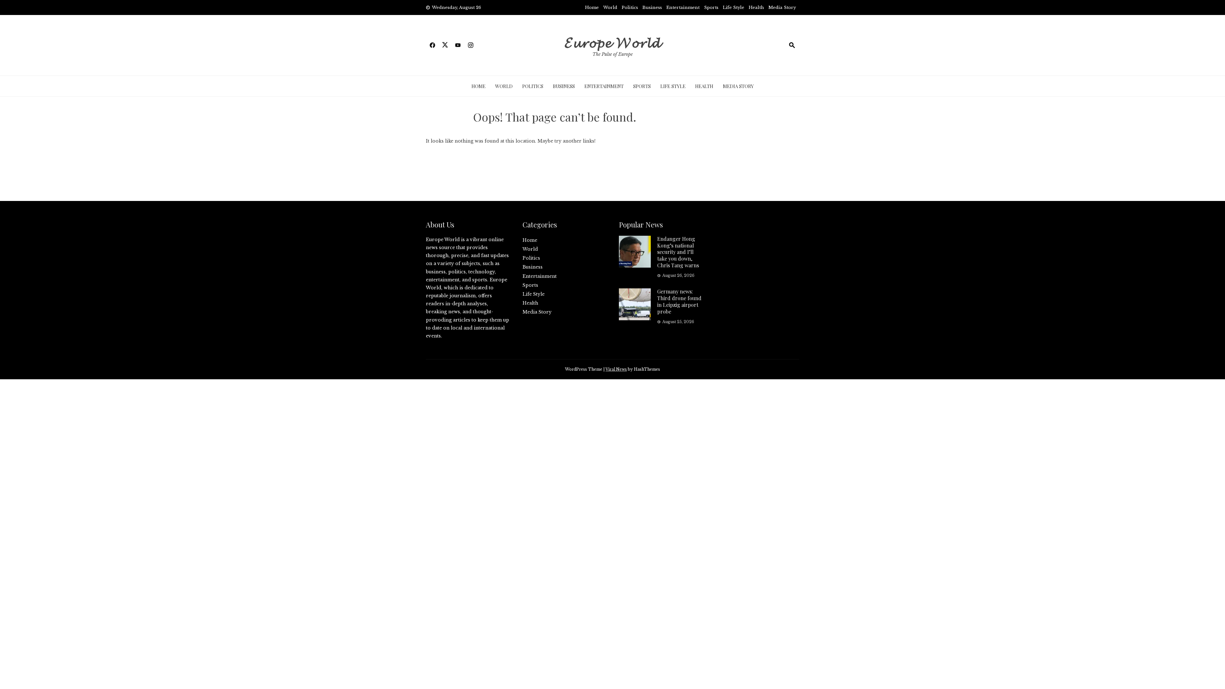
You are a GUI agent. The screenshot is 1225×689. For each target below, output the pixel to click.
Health (756, 7)
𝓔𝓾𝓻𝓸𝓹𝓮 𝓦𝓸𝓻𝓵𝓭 (612, 41)
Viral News (616, 369)
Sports (711, 7)
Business (652, 7)
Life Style (733, 7)
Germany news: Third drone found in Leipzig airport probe (679, 301)
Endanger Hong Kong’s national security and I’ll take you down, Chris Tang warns (678, 252)
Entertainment (683, 7)
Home (592, 7)
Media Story (782, 7)
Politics (630, 7)
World (610, 7)
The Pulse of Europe (612, 54)
